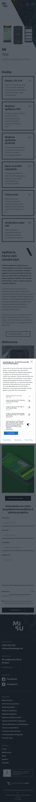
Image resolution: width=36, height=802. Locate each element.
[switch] (28, 401)
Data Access (18, 440)
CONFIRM (10, 433)
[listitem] (18, 396)
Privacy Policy (29, 440)
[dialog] (18, 401)
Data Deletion (7, 440)
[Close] (32, 362)
